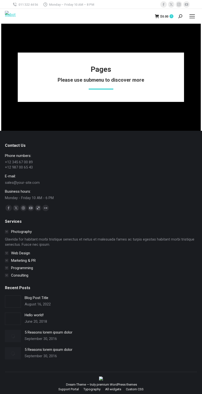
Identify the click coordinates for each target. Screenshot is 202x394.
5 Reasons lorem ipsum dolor (48, 332)
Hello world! (34, 315)
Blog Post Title (36, 298)
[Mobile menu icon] (192, 16)
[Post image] (13, 301)
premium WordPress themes (117, 384)
